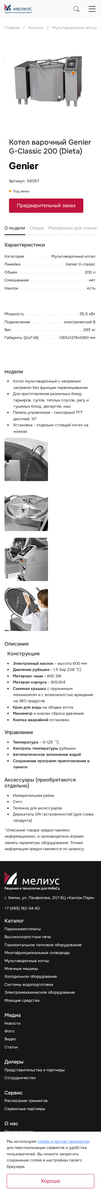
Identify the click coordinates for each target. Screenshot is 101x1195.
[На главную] (18, 8)
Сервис (13, 1093)
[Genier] (24, 166)
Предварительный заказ (46, 205)
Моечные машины (21, 968)
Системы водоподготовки (28, 984)
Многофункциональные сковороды (37, 952)
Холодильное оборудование (30, 976)
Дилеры (14, 1062)
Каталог (35, 27)
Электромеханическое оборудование (39, 992)
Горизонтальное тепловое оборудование (43, 944)
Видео (10, 1038)
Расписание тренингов (26, 1100)
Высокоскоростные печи (27, 936)
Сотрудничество (20, 1077)
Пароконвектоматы (22, 928)
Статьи (11, 1047)
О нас (11, 1124)
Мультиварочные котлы (26, 960)
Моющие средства (22, 1000)
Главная (12, 27)
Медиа (12, 1015)
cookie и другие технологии (63, 1141)
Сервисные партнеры (24, 1108)
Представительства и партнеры (34, 1069)
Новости (12, 1023)
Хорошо (50, 1181)
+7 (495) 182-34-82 (22, 908)
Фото (9, 1031)
